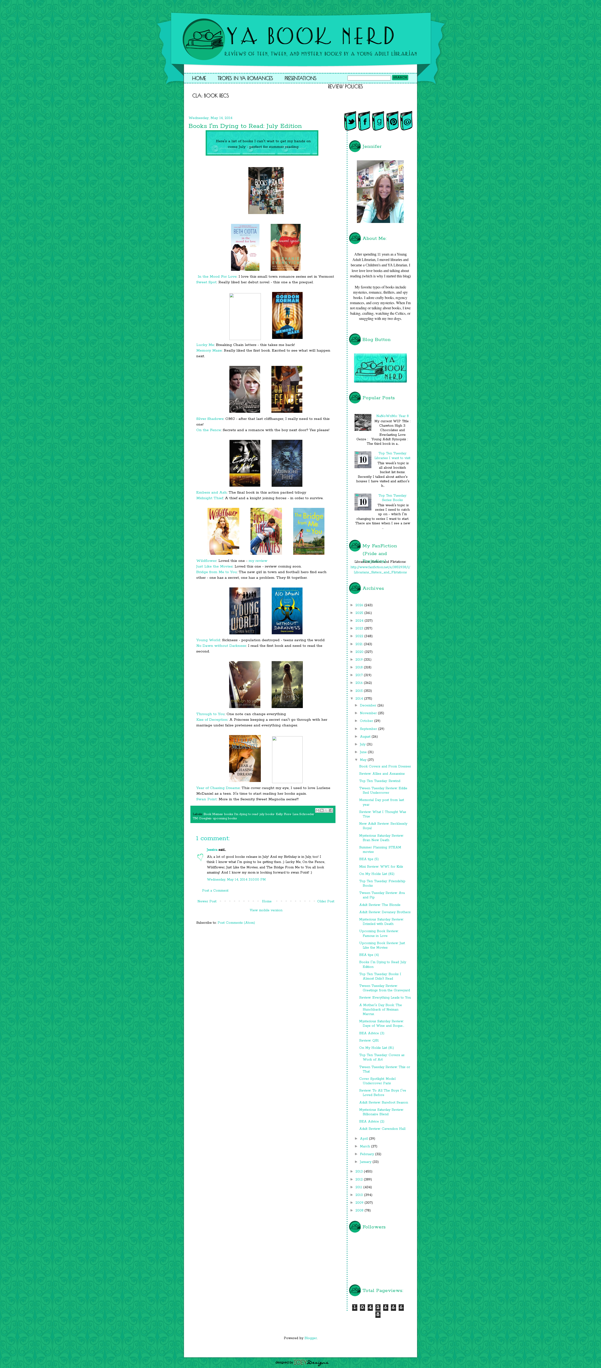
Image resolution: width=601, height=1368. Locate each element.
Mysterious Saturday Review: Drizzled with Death (381, 921)
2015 (359, 691)
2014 (359, 699)
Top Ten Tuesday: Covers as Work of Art (382, 1057)
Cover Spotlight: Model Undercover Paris (377, 1081)
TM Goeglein (202, 818)
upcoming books (225, 818)
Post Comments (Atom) (236, 923)
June (364, 752)
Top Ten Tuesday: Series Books (392, 498)
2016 (359, 683)
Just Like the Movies (214, 566)
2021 (359, 644)
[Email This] (317, 810)
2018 (359, 667)
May (364, 760)
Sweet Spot (206, 282)
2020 (360, 652)
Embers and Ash (211, 492)
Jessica (212, 850)
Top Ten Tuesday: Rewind (379, 781)
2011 (359, 1187)
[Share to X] (326, 810)
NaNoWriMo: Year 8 (392, 416)
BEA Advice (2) (371, 1121)
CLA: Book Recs (210, 95)
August (366, 737)
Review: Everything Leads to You (385, 998)
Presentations (300, 78)
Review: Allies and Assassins (382, 774)
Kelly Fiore (283, 814)
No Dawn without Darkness (221, 645)
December (369, 705)
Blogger (310, 1338)
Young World (208, 640)
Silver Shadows (209, 418)
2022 (359, 636)
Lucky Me (205, 344)
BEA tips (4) (369, 955)
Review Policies (345, 86)
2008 (360, 1210)
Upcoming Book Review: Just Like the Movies (382, 945)
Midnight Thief (209, 498)
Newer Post (206, 901)
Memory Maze (209, 350)
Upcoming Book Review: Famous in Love (378, 933)
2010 (359, 1195)
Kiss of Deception (211, 719)
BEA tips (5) (369, 859)
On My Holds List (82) (376, 874)
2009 (360, 1203)
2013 (359, 1171)
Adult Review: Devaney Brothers (385, 912)
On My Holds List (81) (376, 1048)
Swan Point (206, 799)
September (369, 729)
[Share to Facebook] (330, 810)
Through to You (210, 714)
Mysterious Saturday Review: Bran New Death (381, 838)
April (364, 1139)
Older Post (325, 901)
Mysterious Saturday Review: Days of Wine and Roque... (381, 1023)
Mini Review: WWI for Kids (381, 867)
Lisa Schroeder (303, 814)
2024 (360, 621)
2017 (359, 675)
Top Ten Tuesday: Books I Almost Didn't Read (380, 976)
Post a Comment (215, 891)
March (365, 1146)
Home (199, 78)
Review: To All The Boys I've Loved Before (382, 1092)
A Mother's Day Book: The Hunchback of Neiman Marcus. (380, 1009)
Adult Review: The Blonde (380, 905)
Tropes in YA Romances (245, 78)
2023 (359, 628)
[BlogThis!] (322, 810)
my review (258, 560)
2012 (359, 1179)
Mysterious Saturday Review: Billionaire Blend (381, 1112)
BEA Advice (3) (371, 1033)
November (369, 713)
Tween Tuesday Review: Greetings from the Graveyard (384, 988)
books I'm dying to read (241, 814)
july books (267, 814)
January (366, 1162)
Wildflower (206, 560)
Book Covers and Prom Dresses (385, 766)
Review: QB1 (369, 1040)
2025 (359, 613)
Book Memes (213, 814)
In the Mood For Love (217, 276)
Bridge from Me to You (216, 572)
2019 (359, 660)
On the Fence (208, 430)
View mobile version (266, 910)
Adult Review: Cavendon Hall (382, 1129)
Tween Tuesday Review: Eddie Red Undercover (383, 790)
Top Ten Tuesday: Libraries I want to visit (392, 455)
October (367, 721)
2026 (359, 605)
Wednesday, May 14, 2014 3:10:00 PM (236, 880)
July (363, 744)
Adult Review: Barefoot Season (383, 1102)
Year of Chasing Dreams (218, 788)
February (367, 1154)
